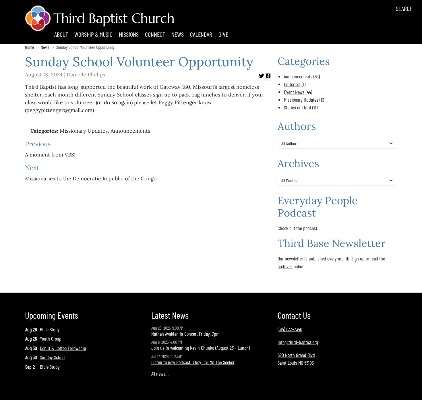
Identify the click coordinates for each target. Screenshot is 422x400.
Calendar (201, 34)
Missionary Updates (84, 130)
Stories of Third (297, 107)
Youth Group (50, 338)
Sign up (358, 258)
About (61, 34)
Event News (294, 92)
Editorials (292, 84)
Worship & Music (93, 34)
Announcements (130, 130)
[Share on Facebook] (268, 75)
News (177, 34)
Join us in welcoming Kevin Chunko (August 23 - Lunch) (200, 348)
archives (285, 266)
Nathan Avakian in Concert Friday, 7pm (185, 334)
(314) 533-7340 (290, 329)
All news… (160, 373)
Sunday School (52, 357)
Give (223, 34)
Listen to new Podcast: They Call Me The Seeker (193, 362)
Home (29, 47)
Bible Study (50, 329)
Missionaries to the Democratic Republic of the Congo (91, 178)
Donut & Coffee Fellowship (63, 348)
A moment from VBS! (50, 154)
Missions (129, 34)
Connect (155, 34)
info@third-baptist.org (298, 342)
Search (404, 8)
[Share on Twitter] (261, 75)
